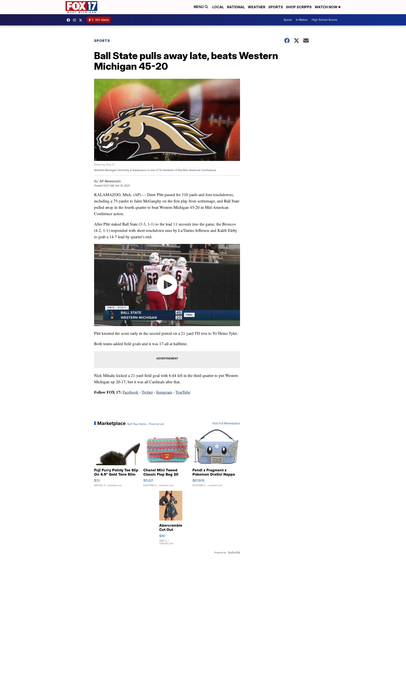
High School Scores (324, 20)
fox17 (81, 20)
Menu (199, 7)
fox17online (69, 20)
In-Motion (302, 20)
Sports (275, 7)
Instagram (164, 392)
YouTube (183, 392)
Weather (256, 7)
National (236, 7)
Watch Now (326, 7)
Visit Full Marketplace (226, 423)
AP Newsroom (110, 181)
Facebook (130, 392)
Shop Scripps (299, 7)
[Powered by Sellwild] (234, 552)
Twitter (147, 392)
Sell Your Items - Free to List (145, 423)
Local (218, 7)
